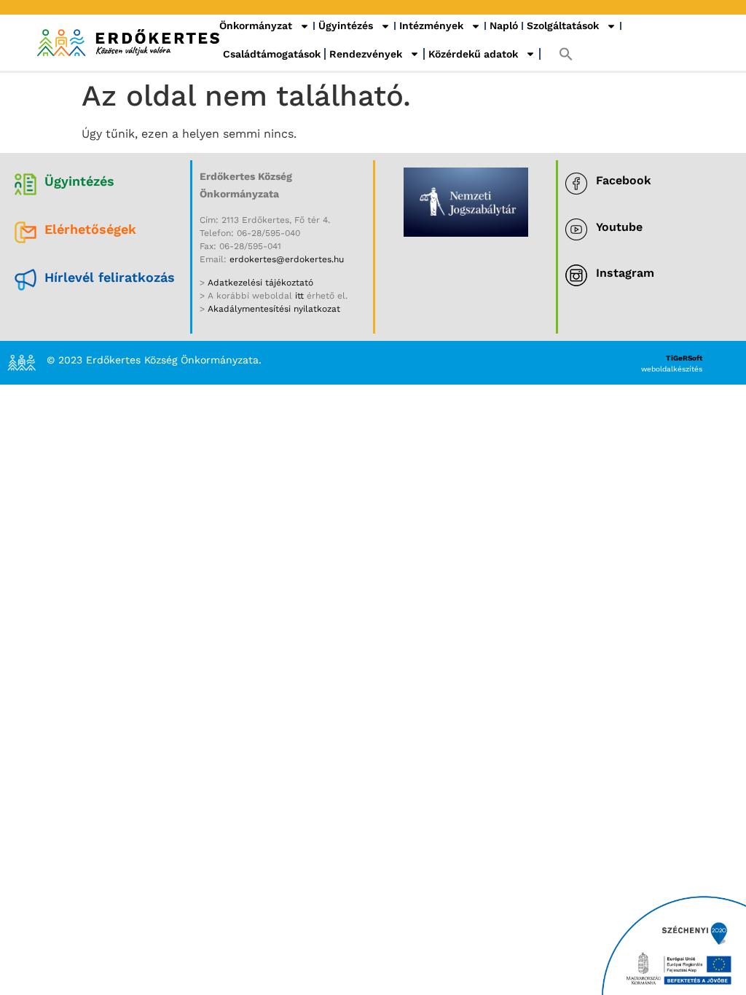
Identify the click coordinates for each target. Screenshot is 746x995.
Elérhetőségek (90, 229)
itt (299, 296)
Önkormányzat (255, 25)
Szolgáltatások (563, 25)
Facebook (623, 180)
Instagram (625, 273)
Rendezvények (365, 54)
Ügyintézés (345, 25)
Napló (504, 25)
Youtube (619, 227)
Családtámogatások (272, 54)
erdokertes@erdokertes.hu (286, 259)
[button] (566, 54)
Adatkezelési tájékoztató (259, 283)
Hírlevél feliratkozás (109, 277)
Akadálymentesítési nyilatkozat (274, 309)
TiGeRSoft (684, 358)
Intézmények (431, 25)
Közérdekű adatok (473, 54)
